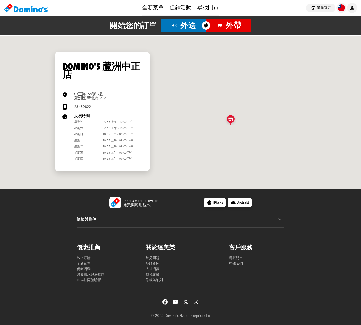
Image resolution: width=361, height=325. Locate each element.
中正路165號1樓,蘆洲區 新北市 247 (90, 96)
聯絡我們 (236, 263)
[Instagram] (196, 303)
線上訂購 (84, 258)
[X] (186, 303)
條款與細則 (154, 280)
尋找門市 (208, 7)
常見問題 (152, 258)
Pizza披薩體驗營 (89, 280)
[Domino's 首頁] (26, 7)
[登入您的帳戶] (352, 8)
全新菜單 (153, 7)
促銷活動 (180, 7)
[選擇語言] (341, 8)
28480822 (82, 107)
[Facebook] (165, 303)
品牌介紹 (152, 263)
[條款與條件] (279, 219)
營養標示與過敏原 (90, 275)
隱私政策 (152, 275)
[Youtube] (176, 303)
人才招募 (152, 269)
